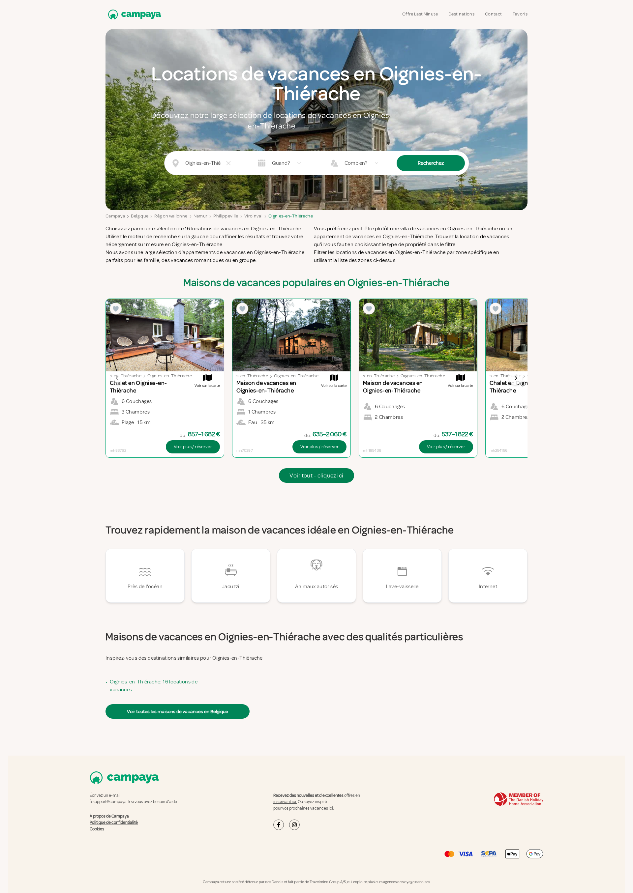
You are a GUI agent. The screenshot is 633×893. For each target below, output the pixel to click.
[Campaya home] (133, 14)
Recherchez (431, 163)
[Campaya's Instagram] (294, 825)
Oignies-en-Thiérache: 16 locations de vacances (153, 685)
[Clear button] (228, 163)
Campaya (115, 216)
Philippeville (225, 216)
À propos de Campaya (109, 816)
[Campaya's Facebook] (278, 825)
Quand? (281, 163)
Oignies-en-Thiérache (290, 216)
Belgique (139, 216)
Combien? (356, 163)
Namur (201, 216)
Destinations (461, 14)
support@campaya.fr (111, 801)
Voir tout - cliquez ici (316, 475)
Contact (493, 14)
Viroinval (253, 216)
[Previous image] (117, 378)
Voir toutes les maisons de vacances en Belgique (177, 711)
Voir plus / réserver (193, 446)
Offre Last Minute (420, 14)
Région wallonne (170, 216)
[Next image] (515, 378)
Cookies (97, 829)
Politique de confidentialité (114, 822)
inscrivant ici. (285, 801)
